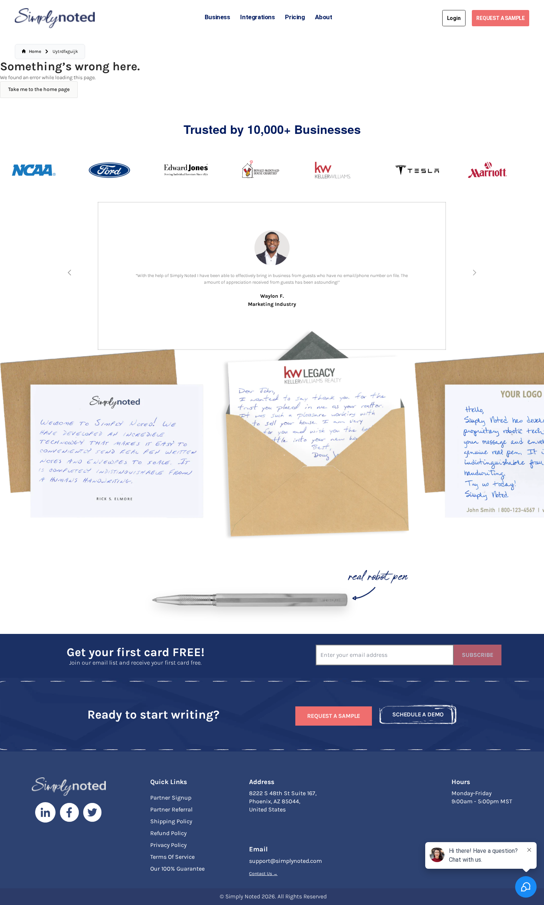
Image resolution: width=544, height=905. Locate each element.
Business (217, 17)
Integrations (257, 17)
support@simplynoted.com (285, 860)
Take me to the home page (39, 89)
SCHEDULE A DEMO (418, 714)
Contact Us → (263, 873)
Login (454, 18)
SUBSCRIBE (477, 654)
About (323, 17)
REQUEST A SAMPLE (500, 18)
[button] (69, 272)
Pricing (295, 17)
